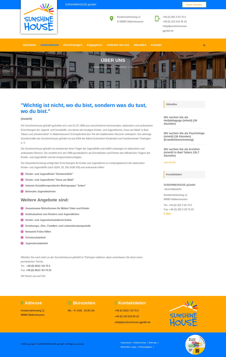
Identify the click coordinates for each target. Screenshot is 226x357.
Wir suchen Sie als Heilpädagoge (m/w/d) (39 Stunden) (180, 120)
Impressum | (127, 342)
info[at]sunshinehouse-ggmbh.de (133, 322)
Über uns (134, 67)
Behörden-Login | (130, 347)
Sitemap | (154, 342)
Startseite (29, 45)
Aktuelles (140, 45)
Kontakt (156, 45)
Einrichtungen (72, 45)
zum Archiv (170, 162)
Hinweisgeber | (147, 347)
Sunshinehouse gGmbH (101, 67)
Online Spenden (194, 5)
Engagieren (94, 45)
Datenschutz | (141, 342)
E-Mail (167, 213)
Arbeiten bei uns (118, 45)
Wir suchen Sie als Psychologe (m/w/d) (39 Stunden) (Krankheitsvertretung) (184, 136)
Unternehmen (50, 45)
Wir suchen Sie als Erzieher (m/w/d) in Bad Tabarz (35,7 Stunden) (182, 152)
